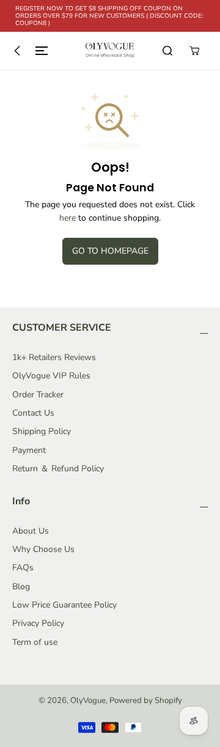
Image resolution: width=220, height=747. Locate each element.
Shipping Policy (41, 431)
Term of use (34, 642)
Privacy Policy (38, 623)
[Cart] (194, 50)
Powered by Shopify (145, 700)
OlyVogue (88, 700)
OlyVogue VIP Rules (51, 375)
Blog (21, 586)
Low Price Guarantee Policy (64, 605)
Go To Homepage (110, 251)
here (67, 218)
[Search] (167, 50)
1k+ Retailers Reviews (54, 357)
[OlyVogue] (110, 50)
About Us (30, 531)
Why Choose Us (43, 549)
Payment (29, 450)
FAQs (23, 567)
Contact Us (33, 413)
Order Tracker (38, 394)
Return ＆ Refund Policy (58, 468)
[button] (28, 50)
